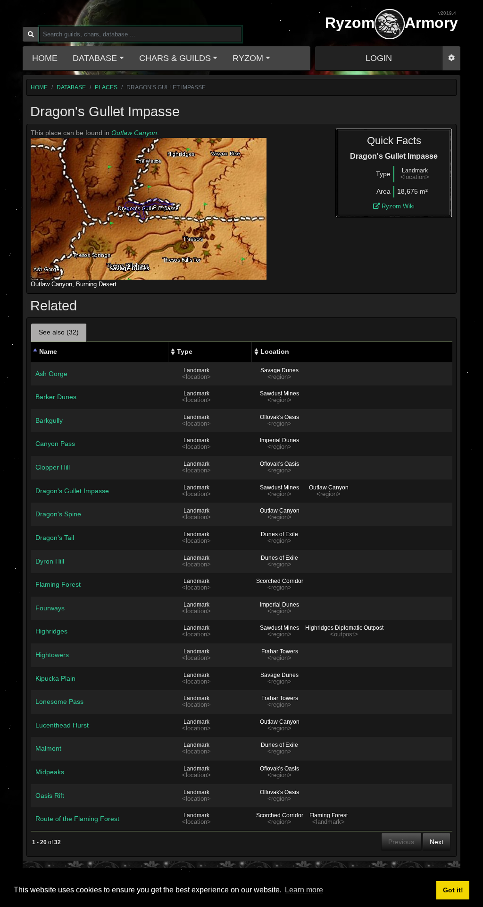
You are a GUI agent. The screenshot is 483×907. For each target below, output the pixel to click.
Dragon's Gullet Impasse (72, 491)
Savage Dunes (279, 370)
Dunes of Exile (279, 534)
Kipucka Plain (55, 678)
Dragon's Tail (54, 537)
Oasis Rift (49, 795)
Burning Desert (96, 284)
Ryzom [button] (248, 58)
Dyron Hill (49, 561)
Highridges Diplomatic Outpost (344, 628)
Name (48, 351)
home (39, 87)
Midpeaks (49, 772)
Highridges (51, 631)
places (106, 87)
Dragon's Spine (58, 514)
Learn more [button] (304, 890)
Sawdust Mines (279, 393)
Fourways (50, 608)
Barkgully (49, 420)
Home (45, 58)
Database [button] (95, 58)
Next (436, 842)
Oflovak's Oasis (279, 417)
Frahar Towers (279, 651)
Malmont (48, 748)
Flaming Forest (58, 584)
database (71, 87)
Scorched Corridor (279, 581)
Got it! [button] (453, 890)
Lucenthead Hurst (62, 725)
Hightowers (52, 655)
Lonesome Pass (59, 701)
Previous (401, 842)
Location (274, 351)
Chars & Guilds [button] (175, 58)
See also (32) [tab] (59, 332)
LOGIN (379, 58)
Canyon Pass (55, 443)
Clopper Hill (52, 467)
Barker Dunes (55, 397)
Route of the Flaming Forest (77, 818)
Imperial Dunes (279, 440)
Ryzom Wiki (397, 206)
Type (184, 351)
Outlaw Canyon (134, 133)
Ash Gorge (51, 373)
